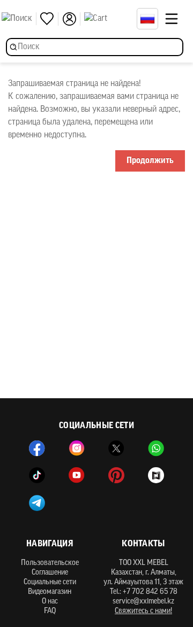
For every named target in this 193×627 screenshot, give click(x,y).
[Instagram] (77, 448)
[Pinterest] (116, 475)
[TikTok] (37, 475)
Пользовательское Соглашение (50, 568)
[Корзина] (107, 18)
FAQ (50, 611)
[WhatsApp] (156, 448)
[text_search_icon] (19, 18)
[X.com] (116, 448)
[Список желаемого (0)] (49, 19)
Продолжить (150, 161)
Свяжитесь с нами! (143, 611)
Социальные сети (50, 582)
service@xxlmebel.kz (143, 602)
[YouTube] (77, 475)
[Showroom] (156, 475)
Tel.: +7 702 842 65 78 (143, 592)
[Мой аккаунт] (71, 19)
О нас (50, 602)
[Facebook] (37, 448)
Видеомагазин (49, 592)
